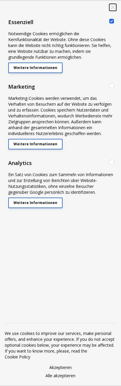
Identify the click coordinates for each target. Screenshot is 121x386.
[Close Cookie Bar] (112, 7)
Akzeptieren (60, 367)
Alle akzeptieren (60, 375)
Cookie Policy (17, 357)
